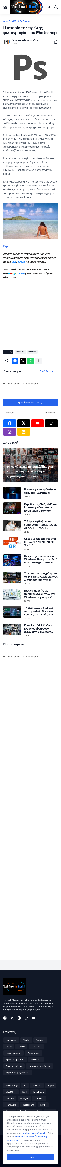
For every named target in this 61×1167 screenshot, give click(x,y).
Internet (32, 352)
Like (14, 261)
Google (24, 1098)
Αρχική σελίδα (10, 21)
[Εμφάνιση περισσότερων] (38, 361)
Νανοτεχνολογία (14, 1065)
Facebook (38, 1091)
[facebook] (9, 423)
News (21, 273)
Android (37, 1085)
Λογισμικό (36, 1059)
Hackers (39, 1098)
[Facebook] (15, 361)
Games (10, 1098)
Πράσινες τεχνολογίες (39, 1065)
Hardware (11, 1040)
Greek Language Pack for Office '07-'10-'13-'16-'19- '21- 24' (40, 542)
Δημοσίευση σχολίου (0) (30, 402)
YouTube (36, 1046)
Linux (43, 1104)
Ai (25, 1085)
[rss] (23, 432)
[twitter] (23, 423)
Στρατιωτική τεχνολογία (17, 1072)
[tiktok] (51, 423)
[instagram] (9, 432)
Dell (24, 1091)
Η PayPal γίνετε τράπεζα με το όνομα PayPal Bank (40, 491)
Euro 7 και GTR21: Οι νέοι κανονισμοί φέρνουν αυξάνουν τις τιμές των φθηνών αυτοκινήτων (39, 628)
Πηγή (6, 246)
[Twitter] (23, 361)
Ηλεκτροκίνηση (13, 1053)
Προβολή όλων (46, 371)
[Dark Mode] (49, 7)
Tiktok (21, 1046)
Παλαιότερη (49, 412)
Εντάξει (30, 1157)
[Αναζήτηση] (56, 7)
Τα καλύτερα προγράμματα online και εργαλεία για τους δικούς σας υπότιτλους (41, 576)
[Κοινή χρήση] (54, 41)
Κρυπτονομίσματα (15, 1059)
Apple (50, 1085)
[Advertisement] (30, 313)
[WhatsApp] (30, 361)
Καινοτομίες (34, 1053)
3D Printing (12, 1085)
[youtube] (37, 423)
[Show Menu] (5, 7)
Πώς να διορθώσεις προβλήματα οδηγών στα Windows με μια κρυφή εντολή (39, 594)
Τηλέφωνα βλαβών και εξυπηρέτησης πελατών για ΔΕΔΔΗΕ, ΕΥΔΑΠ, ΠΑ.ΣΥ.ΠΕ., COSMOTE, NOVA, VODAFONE (40, 525)
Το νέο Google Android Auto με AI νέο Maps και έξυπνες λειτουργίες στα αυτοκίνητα (38, 611)
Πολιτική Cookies (24, 1136)
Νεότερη (10, 412)
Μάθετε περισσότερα (33, 1133)
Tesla (9, 1046)
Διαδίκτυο (25, 21)
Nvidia (26, 1040)
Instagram (28, 1104)
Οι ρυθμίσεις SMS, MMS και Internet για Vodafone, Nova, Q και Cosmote (40, 507)
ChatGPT (11, 1091)
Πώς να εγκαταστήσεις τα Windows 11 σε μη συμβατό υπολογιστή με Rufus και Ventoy (40, 559)
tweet (21, 261)
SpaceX (40, 1040)
